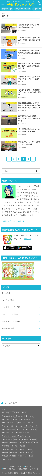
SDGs (17, 413)
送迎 (31, 456)
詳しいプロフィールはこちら (14, 221)
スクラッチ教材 (8, 300)
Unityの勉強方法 (9, 416)
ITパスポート (8, 413)
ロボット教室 (8, 439)
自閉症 (14, 456)
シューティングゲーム (26, 423)
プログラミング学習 (23, 432)
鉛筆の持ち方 (8, 459)
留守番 (6, 452)
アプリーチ (27, 239)
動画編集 (14, 442)
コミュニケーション (10, 423)
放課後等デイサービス (10, 449)
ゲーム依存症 (26, 419)
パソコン (21, 429)
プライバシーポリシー (15, 466)
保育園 (34, 439)
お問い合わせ (29, 466)
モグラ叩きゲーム (25, 436)
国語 (22, 442)
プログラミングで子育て (23, 9)
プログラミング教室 (10, 436)
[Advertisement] (21, 374)
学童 (37, 442)
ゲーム (17, 419)
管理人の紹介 (23, 469)
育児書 (6, 456)
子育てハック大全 (21, 4)
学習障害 (6, 446)
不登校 (18, 439)
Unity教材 (6, 293)
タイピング (20, 426)
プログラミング (8, 432)
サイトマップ (34, 469)
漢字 (30, 449)
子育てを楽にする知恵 (11, 321)
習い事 (30, 452)
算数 (22, 452)
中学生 (26, 439)
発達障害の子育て (7, 9)
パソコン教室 (32, 429)
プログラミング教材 (10, 314)
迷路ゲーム (23, 456)
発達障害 (14, 452)
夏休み (30, 442)
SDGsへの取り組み (9, 469)
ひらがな (30, 416)
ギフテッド (7, 419)
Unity (24, 413)
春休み (23, 449)
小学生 (15, 446)
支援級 (23, 446)
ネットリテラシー (9, 429)
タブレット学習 (32, 426)
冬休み (6, 442)
